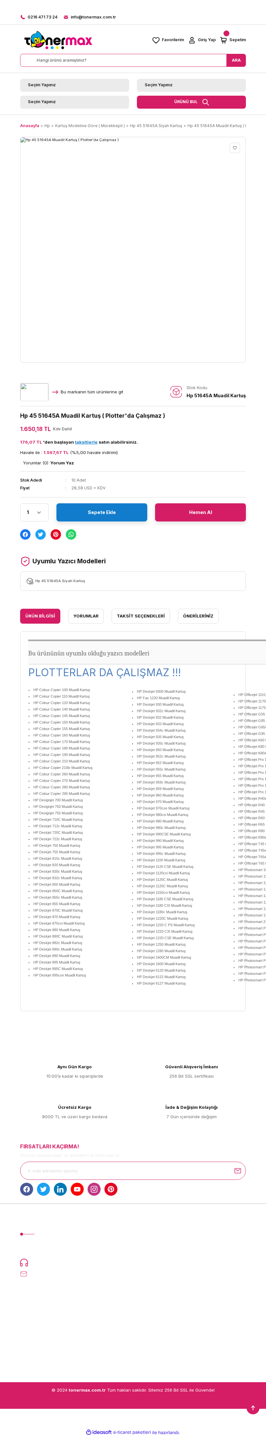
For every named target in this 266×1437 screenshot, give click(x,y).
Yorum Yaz (62, 462)
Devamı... (102, 1249)
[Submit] (238, 1171)
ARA (236, 60)
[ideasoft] (99, 1432)
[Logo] (58, 40)
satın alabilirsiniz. (106, 442)
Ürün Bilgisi (40, 615)
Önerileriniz (198, 615)
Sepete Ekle (102, 512)
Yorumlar (86, 615)
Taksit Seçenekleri (141, 615)
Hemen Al (200, 512)
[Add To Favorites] (235, 148)
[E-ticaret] (132, 1432)
